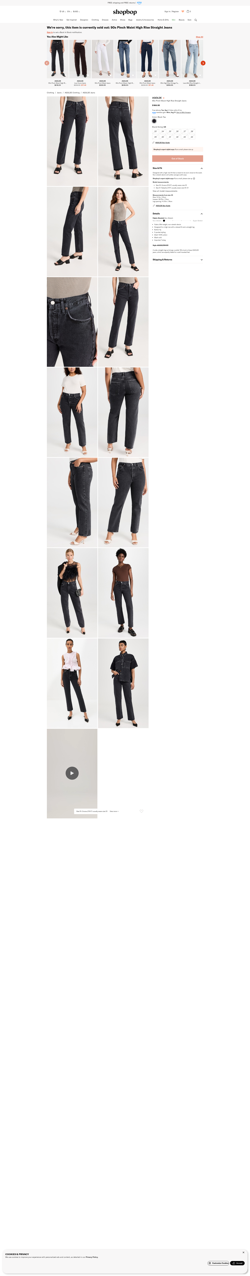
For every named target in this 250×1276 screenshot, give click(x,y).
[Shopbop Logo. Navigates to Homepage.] (125, 12)
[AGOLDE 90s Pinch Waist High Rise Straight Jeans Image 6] (72, 412)
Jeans (59, 92)
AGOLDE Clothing (72, 92)
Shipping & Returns (162, 259)
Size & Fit (157, 168)
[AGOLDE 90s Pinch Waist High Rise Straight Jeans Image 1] (123, 141)
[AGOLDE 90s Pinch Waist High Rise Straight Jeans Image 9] (123, 502)
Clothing (50, 92)
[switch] (65, 75)
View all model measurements (165, 191)
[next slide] (203, 63)
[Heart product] (141, 811)
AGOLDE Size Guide (162, 142)
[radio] (155, 131)
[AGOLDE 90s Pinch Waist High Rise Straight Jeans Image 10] (72, 593)
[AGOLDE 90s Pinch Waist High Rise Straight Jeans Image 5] (123, 322)
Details (156, 213)
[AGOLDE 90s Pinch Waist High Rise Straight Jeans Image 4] (72, 322)
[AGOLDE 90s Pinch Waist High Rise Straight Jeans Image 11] (123, 593)
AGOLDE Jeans (89, 92)
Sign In (50, 32)
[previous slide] (47, 63)
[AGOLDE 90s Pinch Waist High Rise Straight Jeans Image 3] (123, 231)
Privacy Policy (92, 1257)
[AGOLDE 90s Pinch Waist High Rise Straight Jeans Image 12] (72, 683)
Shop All (199, 37)
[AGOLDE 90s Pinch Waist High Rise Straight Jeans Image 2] (72, 231)
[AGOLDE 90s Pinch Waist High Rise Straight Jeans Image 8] (72, 502)
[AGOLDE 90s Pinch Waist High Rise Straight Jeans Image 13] (123, 683)
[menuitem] (63, 11)
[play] (72, 774)
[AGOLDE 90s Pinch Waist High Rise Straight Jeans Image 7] (123, 412)
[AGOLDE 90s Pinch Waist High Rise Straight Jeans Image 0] (72, 141)
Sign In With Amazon (183, 112)
